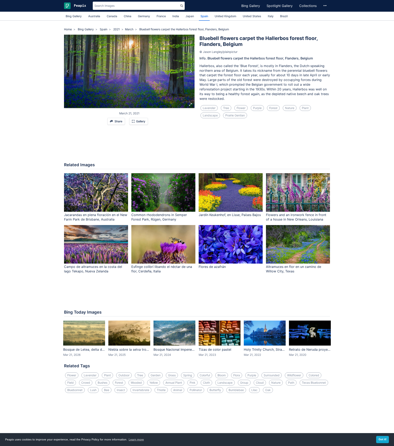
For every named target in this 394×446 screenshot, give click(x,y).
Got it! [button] (382, 439)
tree (226, 108)
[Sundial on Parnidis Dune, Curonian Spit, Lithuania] (68, 71)
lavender (209, 108)
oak (268, 390)
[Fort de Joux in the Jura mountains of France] (191, 71)
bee (106, 390)
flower (241, 108)
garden (155, 375)
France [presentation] (161, 16)
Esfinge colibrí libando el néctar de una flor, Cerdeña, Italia (161, 269)
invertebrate (141, 390)
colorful (205, 375)
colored (314, 375)
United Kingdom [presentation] (225, 16)
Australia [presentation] (94, 16)
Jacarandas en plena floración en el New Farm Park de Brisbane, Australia (95, 217)
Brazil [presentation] (283, 16)
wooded (136, 382)
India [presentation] (175, 16)
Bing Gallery (250, 6)
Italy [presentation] (271, 16)
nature (289, 108)
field (70, 382)
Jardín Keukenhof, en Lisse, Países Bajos (230, 215)
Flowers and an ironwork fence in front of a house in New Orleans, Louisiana (296, 217)
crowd (85, 382)
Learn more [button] (136, 439)
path (291, 382)
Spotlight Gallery (280, 6)
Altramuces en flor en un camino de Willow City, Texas (293, 269)
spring (187, 375)
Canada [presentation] (112, 16)
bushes (102, 382)
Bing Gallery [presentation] (74, 16)
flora (236, 375)
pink (192, 382)
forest (273, 108)
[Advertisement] (197, 145)
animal (177, 390)
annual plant (173, 382)
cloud (260, 382)
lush (93, 390)
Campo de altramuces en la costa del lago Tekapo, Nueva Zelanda (93, 269)
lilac (254, 390)
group (244, 382)
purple (257, 108)
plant (305, 108)
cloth (206, 382)
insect (121, 390)
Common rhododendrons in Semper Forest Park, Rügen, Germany (159, 217)
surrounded (271, 375)
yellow (153, 382)
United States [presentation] (252, 16)
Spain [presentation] (204, 16)
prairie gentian (235, 115)
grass (172, 375)
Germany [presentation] (144, 16)
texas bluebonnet (314, 382)
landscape (210, 115)
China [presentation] (127, 16)
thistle (161, 390)
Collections (308, 6)
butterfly (215, 390)
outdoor (123, 375)
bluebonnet (74, 390)
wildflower (294, 375)
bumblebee (236, 390)
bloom (222, 375)
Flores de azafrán (212, 267)
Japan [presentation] (190, 16)
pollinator (196, 390)
